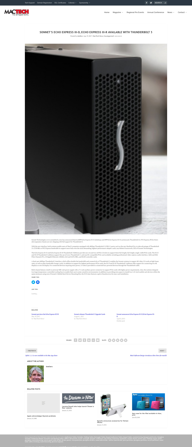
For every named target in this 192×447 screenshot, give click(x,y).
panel (160, 439)
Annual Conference (155, 12)
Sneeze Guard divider (115, 440)
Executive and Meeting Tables (54, 439)
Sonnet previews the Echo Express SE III (45, 314)
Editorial (72, 3)
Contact (181, 12)
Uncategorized (109, 36)
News (169, 12)
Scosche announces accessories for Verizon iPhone (112, 421)
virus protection (77, 440)
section (129, 439)
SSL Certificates (60, 3)
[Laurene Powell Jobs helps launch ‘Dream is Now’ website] (78, 398)
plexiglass (28, 440)
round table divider (101, 440)
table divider (57, 440)
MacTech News (98, 36)
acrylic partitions (153, 440)
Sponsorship (83, 3)
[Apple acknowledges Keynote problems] (43, 403)
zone (144, 439)
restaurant (115, 439)
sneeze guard (48, 440)
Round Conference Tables (114, 437)
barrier (135, 439)
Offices (66, 439)
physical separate (57, 442)
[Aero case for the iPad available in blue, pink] (148, 401)
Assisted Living (138, 437)
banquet (92, 439)
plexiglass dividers (89, 440)
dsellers (80, 36)
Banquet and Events (150, 437)
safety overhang (34, 442)
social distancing (37, 440)
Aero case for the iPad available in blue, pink (147, 414)
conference (99, 439)
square (155, 439)
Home (106, 12)
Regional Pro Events (135, 12)
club (105, 439)
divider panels (66, 440)
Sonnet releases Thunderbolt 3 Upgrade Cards (89, 314)
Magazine (117, 12)
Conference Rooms (37, 439)
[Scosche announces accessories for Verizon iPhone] (113, 405)
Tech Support (30, 3)
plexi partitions (128, 440)
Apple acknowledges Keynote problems (41, 416)
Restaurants (73, 439)
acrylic (80, 439)
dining (109, 439)
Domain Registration (44, 3)
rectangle (86, 439)
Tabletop (149, 439)
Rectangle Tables (99, 437)
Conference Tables (71, 437)
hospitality (123, 439)
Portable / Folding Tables (85, 437)
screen (140, 439)
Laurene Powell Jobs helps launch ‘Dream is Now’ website (78, 407)
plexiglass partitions (140, 440)
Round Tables (127, 437)
